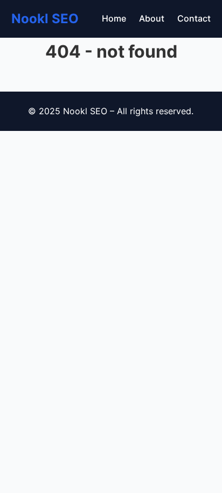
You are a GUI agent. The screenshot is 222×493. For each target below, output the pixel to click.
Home (114, 18)
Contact (194, 18)
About (151, 18)
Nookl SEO (45, 18)
